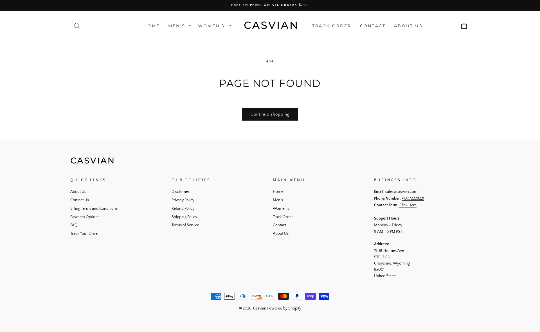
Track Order (283, 217)
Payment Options (84, 217)
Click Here (408, 205)
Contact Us (79, 200)
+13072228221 (413, 198)
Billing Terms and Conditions (94, 208)
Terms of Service (185, 225)
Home (278, 191)
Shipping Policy (184, 217)
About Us (78, 191)
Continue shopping (270, 114)
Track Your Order (84, 233)
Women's (281, 208)
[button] (77, 26)
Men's (278, 200)
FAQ (74, 225)
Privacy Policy (183, 200)
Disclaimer (180, 191)
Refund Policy (183, 208)
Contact (279, 225)
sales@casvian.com (401, 191)
